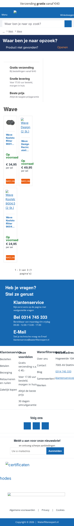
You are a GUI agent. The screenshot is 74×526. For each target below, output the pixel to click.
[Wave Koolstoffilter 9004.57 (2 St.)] (10, 200)
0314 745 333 (63, 371)
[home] (4, 31)
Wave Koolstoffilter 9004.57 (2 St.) (10, 222)
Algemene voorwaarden (22, 510)
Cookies (60, 510)
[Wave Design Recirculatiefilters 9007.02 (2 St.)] (25, 126)
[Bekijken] (68, 12)
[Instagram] (36, 425)
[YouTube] (45, 425)
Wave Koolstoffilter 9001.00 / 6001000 (10, 139)
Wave (19, 31)
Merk (10, 31)
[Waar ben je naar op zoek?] (68, 23)
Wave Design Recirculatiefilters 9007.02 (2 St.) (25, 146)
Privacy (45, 510)
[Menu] (4, 12)
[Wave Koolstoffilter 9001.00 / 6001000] (10, 122)
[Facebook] (27, 425)
